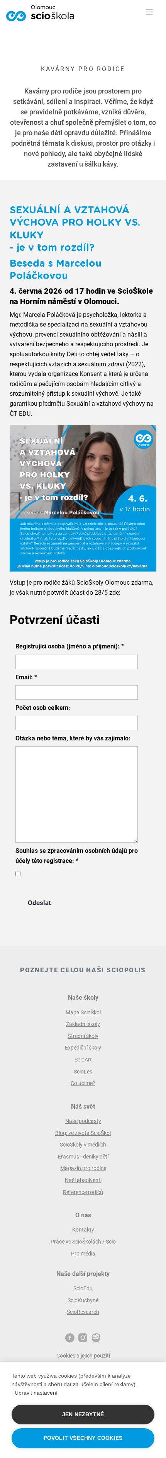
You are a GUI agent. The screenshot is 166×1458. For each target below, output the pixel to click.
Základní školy (83, 1024)
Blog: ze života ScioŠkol (83, 1133)
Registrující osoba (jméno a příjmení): (69, 646)
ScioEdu (83, 1288)
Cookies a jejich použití (83, 1356)
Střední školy (83, 1036)
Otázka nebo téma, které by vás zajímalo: (72, 738)
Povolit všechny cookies (83, 1438)
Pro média (83, 1253)
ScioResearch (83, 1312)
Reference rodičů (83, 1192)
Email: (26, 677)
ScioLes (83, 1071)
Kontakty (83, 1230)
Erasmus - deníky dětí (83, 1156)
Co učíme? (83, 1083)
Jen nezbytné (83, 1414)
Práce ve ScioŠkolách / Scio (83, 1242)
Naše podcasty (83, 1121)
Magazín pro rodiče (83, 1168)
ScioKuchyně (83, 1300)
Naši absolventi (83, 1180)
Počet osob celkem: (42, 707)
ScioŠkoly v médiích (83, 1145)
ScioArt (83, 1059)
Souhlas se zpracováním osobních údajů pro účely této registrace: (76, 855)
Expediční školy (83, 1048)
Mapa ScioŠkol (83, 1012)
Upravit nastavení (36, 1393)
